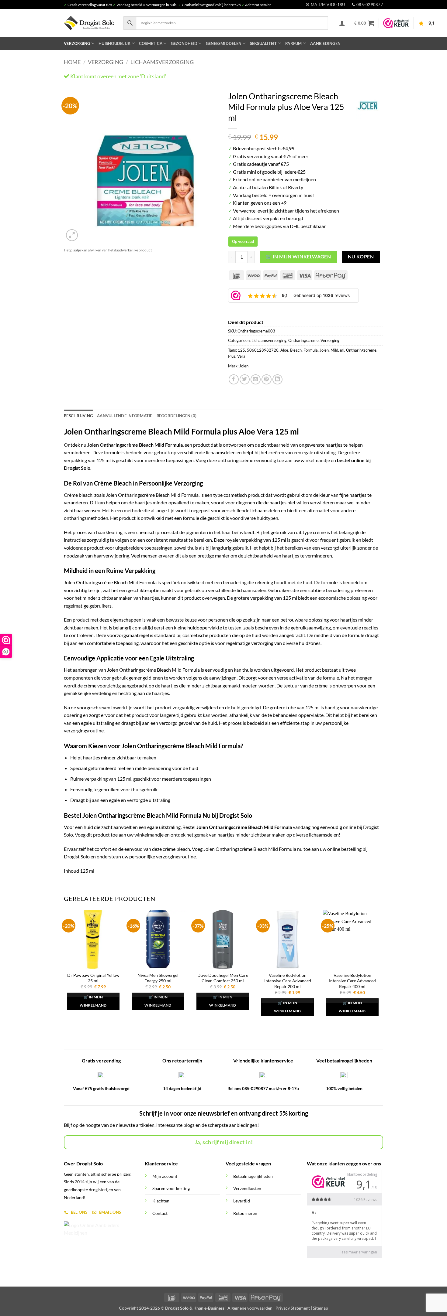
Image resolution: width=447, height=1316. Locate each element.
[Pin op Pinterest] (267, 379)
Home (72, 62)
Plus (231, 356)
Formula (310, 350)
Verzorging (77, 43)
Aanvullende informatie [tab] (124, 415)
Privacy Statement (292, 1308)
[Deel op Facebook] (234, 379)
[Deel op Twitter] (245, 379)
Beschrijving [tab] (78, 415)
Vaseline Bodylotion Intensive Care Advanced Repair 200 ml (287, 981)
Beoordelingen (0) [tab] (176, 415)
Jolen (324, 350)
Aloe (284, 350)
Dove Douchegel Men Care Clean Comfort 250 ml (222, 978)
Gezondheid (184, 43)
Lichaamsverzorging (162, 62)
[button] (342, 23)
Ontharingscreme (303, 340)
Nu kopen (361, 256)
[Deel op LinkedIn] (277, 379)
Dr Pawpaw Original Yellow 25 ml (93, 978)
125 (241, 350)
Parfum (293, 43)
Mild (334, 350)
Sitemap (320, 1308)
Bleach (296, 350)
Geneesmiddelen (224, 43)
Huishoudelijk (114, 43)
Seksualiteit (263, 43)
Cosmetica (150, 43)
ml (342, 350)
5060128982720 (263, 350)
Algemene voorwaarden (249, 1308)
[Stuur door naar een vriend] (256, 379)
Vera (241, 356)
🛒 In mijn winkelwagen (298, 256)
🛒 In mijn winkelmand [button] (93, 1001)
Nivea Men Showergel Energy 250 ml (157, 978)
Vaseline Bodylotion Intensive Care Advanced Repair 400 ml (352, 981)
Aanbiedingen (325, 43)
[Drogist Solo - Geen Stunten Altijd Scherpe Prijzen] (89, 23)
